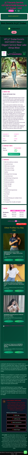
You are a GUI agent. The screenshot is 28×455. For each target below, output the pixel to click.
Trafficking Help (16, 418)
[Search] (15, 11)
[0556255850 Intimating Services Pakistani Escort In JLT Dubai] (14, 304)
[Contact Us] (18, 11)
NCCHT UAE (16, 415)
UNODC (16, 426)
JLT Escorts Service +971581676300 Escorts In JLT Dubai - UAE (14, 5)
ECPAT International (16, 422)
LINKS (14, 32)
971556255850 (15, 54)
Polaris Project (16, 429)
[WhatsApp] (19, 260)
